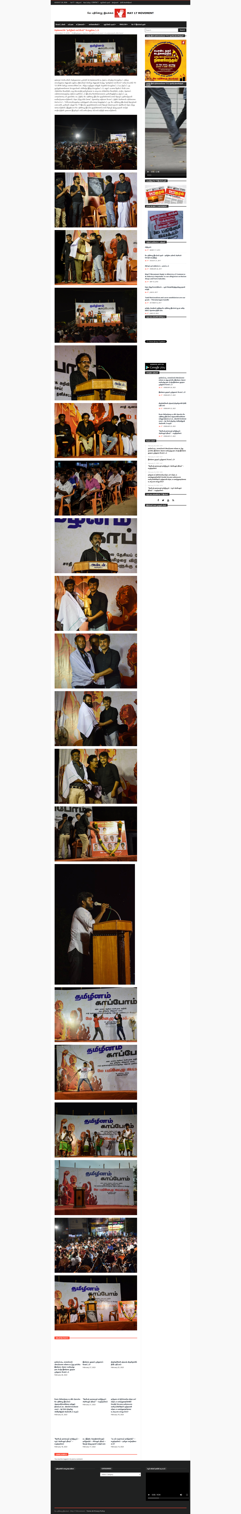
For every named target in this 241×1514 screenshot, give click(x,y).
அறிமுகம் (148, 247)
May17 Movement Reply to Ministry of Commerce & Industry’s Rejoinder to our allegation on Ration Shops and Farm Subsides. (165, 276)
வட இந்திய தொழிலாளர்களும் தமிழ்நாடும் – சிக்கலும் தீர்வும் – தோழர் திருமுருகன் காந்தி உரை (94, 1441)
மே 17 (147, 250)
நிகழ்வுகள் (115, 2)
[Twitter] (163, 500)
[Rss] (173, 500)
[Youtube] (168, 500)
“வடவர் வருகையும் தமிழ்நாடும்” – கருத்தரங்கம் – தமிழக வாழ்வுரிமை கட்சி (123, 1441)
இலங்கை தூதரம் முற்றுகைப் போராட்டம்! (172, 392)
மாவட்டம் (103, 33)
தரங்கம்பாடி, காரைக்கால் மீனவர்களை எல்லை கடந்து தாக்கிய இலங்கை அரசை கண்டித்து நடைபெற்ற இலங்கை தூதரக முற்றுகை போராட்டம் (67, 1367)
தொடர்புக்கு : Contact (91, 2)
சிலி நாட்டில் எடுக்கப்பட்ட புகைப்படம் (157, 266)
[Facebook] (158, 500)
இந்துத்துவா (78, 33)
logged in (66, 1459)
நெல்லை (85, 33)
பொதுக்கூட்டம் (94, 33)
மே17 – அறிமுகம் (76, 2)
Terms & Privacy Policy (95, 1511)
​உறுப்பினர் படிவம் (105, 2)
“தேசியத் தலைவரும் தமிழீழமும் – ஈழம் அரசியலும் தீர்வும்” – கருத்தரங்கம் (66, 1441)
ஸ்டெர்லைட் (120, 33)
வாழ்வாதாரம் (110, 33)
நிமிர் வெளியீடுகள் (126, 2)
